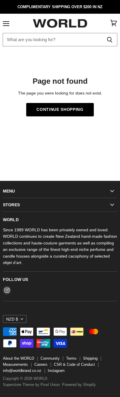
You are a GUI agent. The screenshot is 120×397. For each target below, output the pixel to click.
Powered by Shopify (79, 384)
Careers (40, 364)
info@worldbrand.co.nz (22, 370)
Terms (71, 358)
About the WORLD (18, 358)
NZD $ (12, 319)
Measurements (15, 364)
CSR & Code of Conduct (74, 364)
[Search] (109, 39)
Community (50, 358)
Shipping (90, 358)
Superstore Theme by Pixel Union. (32, 384)
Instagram (56, 370)
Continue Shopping (60, 109)
